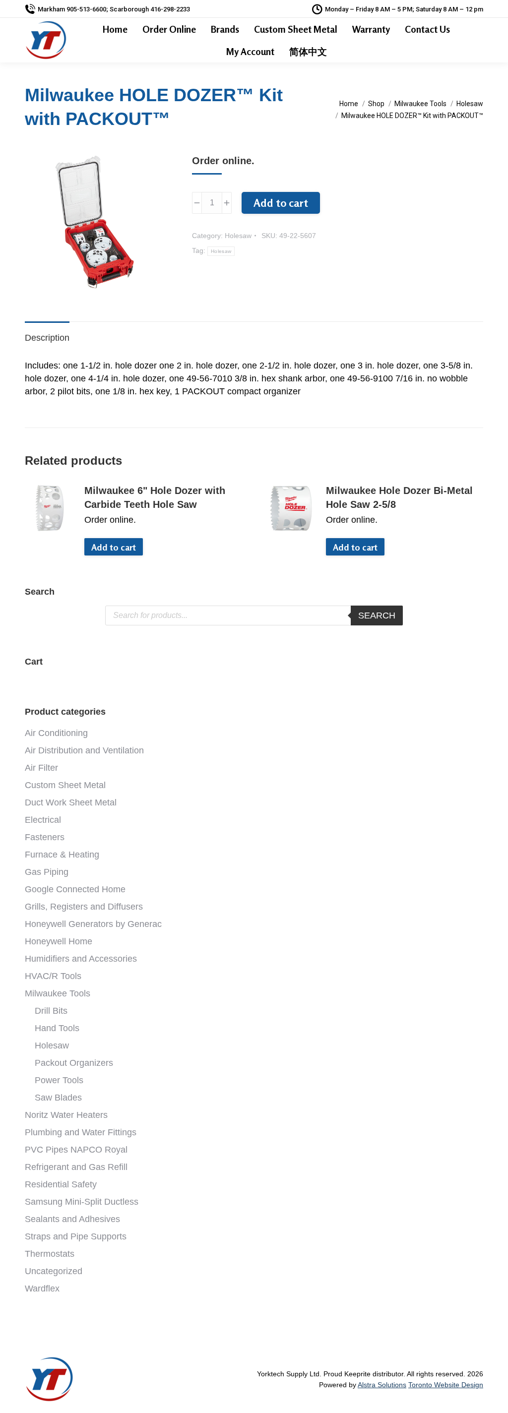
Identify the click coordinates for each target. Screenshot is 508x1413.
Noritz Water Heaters (66, 1115)
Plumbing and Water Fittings (80, 1132)
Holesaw (238, 236)
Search (376, 615)
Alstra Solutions (382, 1385)
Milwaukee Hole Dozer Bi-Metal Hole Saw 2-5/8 (399, 497)
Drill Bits (51, 1011)
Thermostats (49, 1254)
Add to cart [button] (113, 547)
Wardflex (42, 1288)
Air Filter (41, 768)
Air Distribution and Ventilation (84, 750)
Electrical (43, 820)
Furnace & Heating (62, 855)
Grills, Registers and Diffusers (84, 907)
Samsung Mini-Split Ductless (81, 1202)
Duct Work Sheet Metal (71, 802)
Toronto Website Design (445, 1385)
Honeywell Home (58, 941)
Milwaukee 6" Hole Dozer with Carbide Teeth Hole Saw (154, 497)
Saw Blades (58, 1098)
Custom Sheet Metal (65, 785)
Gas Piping (46, 872)
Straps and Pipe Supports (76, 1236)
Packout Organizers (74, 1063)
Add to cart (281, 202)
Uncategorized (53, 1271)
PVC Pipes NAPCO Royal (76, 1150)
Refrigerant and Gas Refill (76, 1167)
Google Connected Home (75, 889)
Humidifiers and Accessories (81, 959)
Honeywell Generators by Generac (93, 924)
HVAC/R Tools (53, 976)
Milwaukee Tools (57, 993)
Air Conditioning (56, 733)
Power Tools (59, 1080)
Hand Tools (57, 1028)
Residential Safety (61, 1184)
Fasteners (44, 837)
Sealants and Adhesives (72, 1219)
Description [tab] (47, 338)
